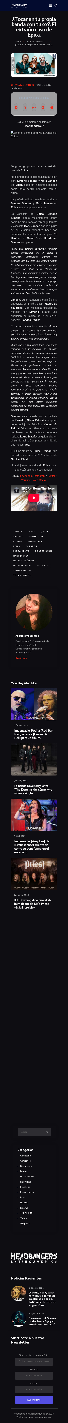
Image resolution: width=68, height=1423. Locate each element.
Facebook (26, 476)
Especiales (25, 1187)
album (44, 531)
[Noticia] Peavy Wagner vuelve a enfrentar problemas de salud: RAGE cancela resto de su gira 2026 (42, 1299)
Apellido (34, 1384)
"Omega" (18, 531)
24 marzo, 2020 (21, 895)
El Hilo (17, 541)
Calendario (25, 1156)
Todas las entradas (34, 42)
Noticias (29, 85)
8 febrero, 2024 (43, 85)
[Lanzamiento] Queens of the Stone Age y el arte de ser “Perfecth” (42, 1321)
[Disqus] (34, 921)
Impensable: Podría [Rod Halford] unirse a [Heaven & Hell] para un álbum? (33, 734)
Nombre (34, 1370)
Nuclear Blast (22, 565)
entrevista (35, 541)
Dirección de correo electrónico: (34, 1355)
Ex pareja (31, 546)
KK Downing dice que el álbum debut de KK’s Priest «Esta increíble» (32, 904)
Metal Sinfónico (23, 560)
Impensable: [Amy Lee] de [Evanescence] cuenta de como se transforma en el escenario (31, 847)
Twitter (51, 476)
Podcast (42, 565)
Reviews (24, 1208)
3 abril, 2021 (19, 836)
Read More (21, 658)
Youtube (26, 480)
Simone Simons (22, 570)
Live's (22, 1198)
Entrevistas (25, 1182)
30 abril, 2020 (20, 781)
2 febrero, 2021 (21, 725)
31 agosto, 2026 (36, 1288)
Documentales (27, 1177)
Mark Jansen (21, 556)
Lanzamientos (27, 1192)
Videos (23, 1218)
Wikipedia (25, 1224)
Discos (23, 1171)
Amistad (18, 536)
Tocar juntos (22, 575)
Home (18, 41)
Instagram (39, 476)
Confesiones (37, 536)
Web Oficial (40, 480)
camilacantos (17, 88)
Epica (16, 546)
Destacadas (17, 85)
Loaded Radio (44, 551)
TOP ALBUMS (26, 1213)
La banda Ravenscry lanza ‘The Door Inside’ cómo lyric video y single (33, 789)
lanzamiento (21, 551)
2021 (32, 531)
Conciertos (25, 1161)
